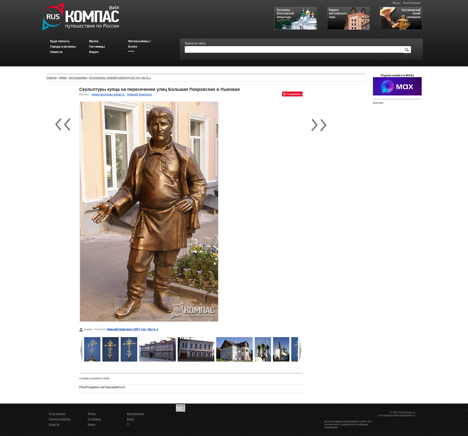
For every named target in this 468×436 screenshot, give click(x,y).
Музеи (92, 413)
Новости (54, 424)
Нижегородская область (108, 94)
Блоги (130, 418)
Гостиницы (94, 418)
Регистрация (411, 3)
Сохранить (294, 94)
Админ (63, 78)
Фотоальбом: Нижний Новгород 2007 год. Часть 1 (120, 78)
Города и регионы (59, 418)
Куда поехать (57, 413)
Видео (91, 424)
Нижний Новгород (139, 94)
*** (128, 424)
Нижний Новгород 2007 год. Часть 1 (132, 329)
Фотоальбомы (78, 78)
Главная (51, 78)
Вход (396, 3)
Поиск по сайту (195, 43)
